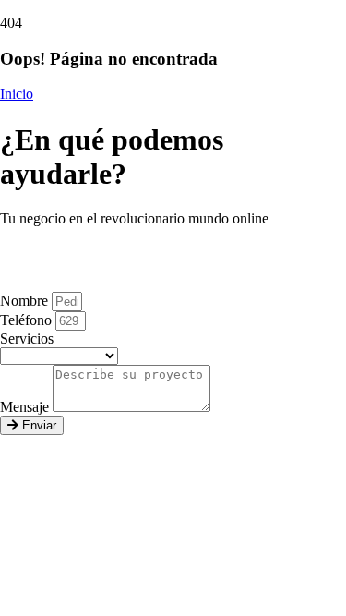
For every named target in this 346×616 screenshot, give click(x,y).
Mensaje (26, 407)
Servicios (27, 338)
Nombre (26, 300)
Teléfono (27, 320)
